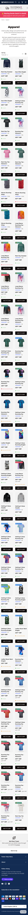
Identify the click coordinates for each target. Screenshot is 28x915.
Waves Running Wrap (6, 193)
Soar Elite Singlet (20, 72)
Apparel (7, 19)
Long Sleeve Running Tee (5, 256)
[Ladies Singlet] (7, 435)
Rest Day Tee (5, 131)
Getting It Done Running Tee (20, 101)
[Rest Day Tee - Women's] (7, 154)
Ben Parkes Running (9, 911)
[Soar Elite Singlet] (21, 64)
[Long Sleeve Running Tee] (7, 247)
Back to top (14, 850)
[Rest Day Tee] (7, 123)
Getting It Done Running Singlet (20, 444)
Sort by (3, 52)
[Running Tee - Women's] (21, 123)
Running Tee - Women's (19, 132)
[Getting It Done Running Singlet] (21, 435)
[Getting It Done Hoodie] (7, 498)
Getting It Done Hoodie (6, 507)
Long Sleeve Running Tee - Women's (19, 225)
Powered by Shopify (19, 911)
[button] (22, 2)
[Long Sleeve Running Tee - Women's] (21, 215)
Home (2, 19)
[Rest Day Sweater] (7, 64)
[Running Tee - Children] (7, 777)
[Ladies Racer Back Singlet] (21, 620)
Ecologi (17, 845)
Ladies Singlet (5, 443)
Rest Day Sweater (6, 72)
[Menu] (25, 2)
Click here (6, 16)
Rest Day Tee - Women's (5, 162)
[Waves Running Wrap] (7, 184)
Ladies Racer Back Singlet (21, 629)
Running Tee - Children (5, 786)
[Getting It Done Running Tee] (21, 93)
